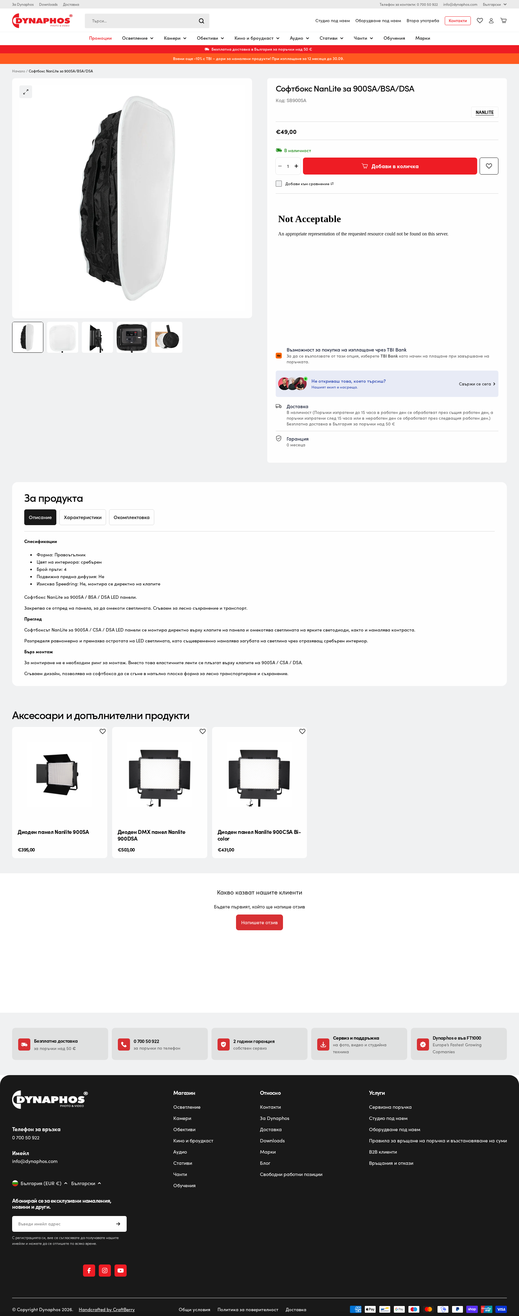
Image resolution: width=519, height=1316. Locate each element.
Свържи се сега (475, 384)
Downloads (48, 4)
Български (492, 4)
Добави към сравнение (307, 184)
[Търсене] (201, 21)
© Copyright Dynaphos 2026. (42, 1309)
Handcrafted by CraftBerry (107, 1309)
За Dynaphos (23, 4)
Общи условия (194, 1309)
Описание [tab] (40, 517)
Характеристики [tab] (82, 517)
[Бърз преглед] (98, 741)
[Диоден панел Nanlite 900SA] (59, 774)
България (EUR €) (41, 1183)
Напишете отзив (259, 922)
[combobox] (147, 21)
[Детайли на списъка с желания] (480, 21)
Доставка (71, 4)
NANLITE (485, 112)
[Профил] (491, 20)
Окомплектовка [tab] (132, 517)
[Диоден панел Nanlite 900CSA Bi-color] (259, 774)
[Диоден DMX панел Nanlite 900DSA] (159, 774)
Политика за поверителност (248, 1309)
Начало (18, 71)
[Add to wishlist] (489, 166)
